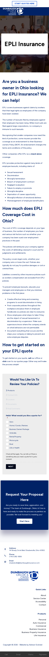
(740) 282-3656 (15, 557)
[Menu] (44, 11)
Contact (42, 605)
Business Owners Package (19, 429)
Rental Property (15, 437)
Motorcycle (14, 440)
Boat (11, 444)
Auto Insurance (39, 623)
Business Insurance (37, 629)
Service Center (39, 598)
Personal (42, 619)
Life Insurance (40, 635)
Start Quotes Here (24, 3)
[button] (24, 521)
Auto (11, 422)
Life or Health (15, 448)
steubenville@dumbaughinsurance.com (24, 563)
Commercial (41, 626)
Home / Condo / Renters (19, 426)
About (43, 595)
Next (10, 466)
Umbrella (13, 433)
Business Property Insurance (34, 632)
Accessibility (41, 601)
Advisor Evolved (35, 645)
